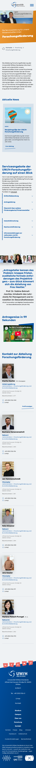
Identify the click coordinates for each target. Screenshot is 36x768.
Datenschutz (23, 734)
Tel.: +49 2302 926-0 (18, 693)
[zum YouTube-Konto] (24, 663)
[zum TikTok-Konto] (30, 663)
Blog (20, 730)
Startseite (9, 47)
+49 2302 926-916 (10, 451)
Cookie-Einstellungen (12, 739)
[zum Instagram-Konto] (18, 664)
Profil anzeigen (27, 406)
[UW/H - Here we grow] (18, 5)
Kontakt (18, 703)
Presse (15, 730)
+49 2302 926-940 (10, 400)
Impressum (12, 734)
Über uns (18, 718)
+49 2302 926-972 (10, 636)
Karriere (8, 730)
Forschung (18, 47)
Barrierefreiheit (26, 739)
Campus (18, 714)
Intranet (28, 730)
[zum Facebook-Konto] (11, 665)
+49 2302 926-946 (10, 498)
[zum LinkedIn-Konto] (5, 665)
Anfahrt (18, 688)
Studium (18, 710)
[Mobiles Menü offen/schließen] (32, 5)
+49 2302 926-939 (10, 545)
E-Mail (7, 402)
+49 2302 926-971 (10, 589)
